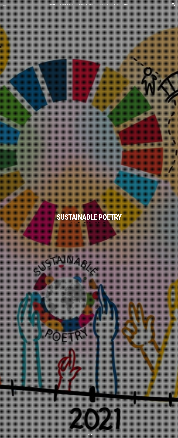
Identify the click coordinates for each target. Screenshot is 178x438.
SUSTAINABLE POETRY (89, 217)
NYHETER (116, 5)
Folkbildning (103, 5)
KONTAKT (126, 5)
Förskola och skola (86, 5)
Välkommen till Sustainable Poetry (61, 5)
